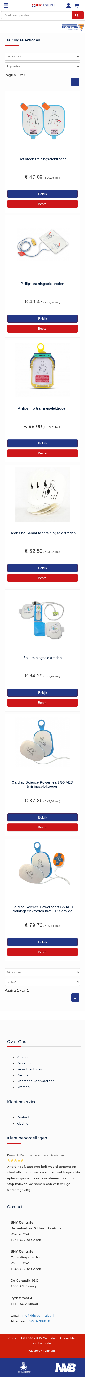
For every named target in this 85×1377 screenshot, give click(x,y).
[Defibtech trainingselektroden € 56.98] (42, 120)
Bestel (42, 204)
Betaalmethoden (30, 1069)
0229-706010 (39, 1321)
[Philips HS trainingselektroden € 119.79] (42, 370)
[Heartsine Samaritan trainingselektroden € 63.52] (42, 494)
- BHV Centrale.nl (46, 1338)
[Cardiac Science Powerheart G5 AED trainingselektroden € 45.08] (42, 742)
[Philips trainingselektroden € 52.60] (42, 245)
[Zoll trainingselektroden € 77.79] (42, 619)
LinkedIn (51, 1350)
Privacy (22, 1075)
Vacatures (25, 1057)
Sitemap (23, 1087)
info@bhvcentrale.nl (38, 1315)
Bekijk (42, 194)
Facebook (35, 1350)
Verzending (25, 1063)
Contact (23, 1117)
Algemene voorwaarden (36, 1081)
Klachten (23, 1123)
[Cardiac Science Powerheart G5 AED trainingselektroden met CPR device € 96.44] (42, 864)
